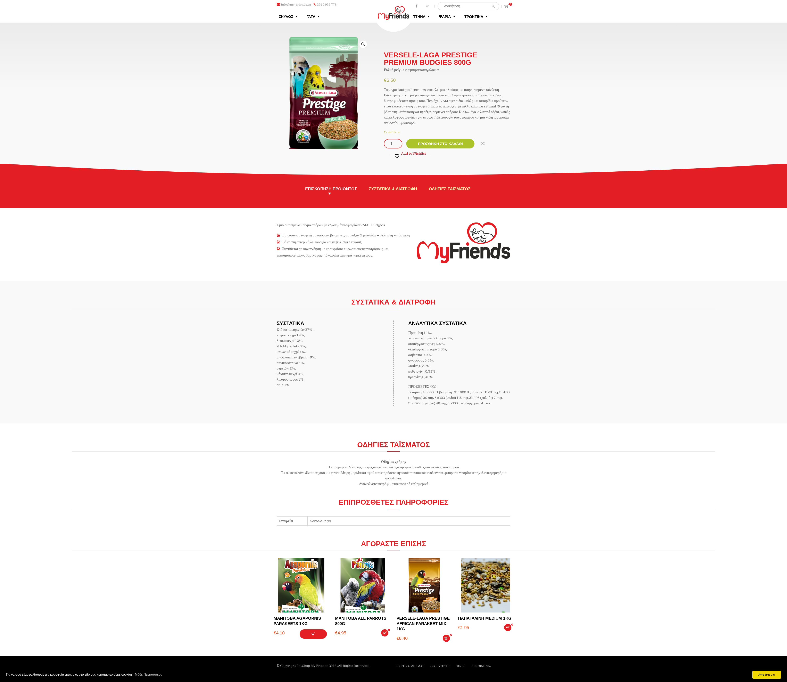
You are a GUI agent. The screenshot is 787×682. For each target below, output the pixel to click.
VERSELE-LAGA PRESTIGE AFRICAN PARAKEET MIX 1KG (423, 623)
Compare (483, 143)
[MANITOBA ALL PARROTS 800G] (362, 585)
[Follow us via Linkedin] (427, 5)
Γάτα (310, 17)
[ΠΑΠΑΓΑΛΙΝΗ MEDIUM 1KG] (485, 585)
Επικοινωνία (481, 666)
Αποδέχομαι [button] (766, 674)
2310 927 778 (327, 5)
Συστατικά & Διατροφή (393, 189)
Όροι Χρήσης (440, 666)
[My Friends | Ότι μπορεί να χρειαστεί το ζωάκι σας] (393, 10)
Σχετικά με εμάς (410, 666)
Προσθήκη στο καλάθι (440, 144)
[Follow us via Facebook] (416, 5)
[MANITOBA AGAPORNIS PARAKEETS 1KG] (301, 585)
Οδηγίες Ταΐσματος (450, 189)
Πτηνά (419, 17)
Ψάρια (445, 17)
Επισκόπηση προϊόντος (331, 189)
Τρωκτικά (473, 17)
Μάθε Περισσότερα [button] (148, 674)
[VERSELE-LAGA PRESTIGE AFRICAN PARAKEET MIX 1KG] (424, 585)
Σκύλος (286, 17)
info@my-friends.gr (296, 5)
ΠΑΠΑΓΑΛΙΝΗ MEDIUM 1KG (485, 618)
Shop (460, 666)
